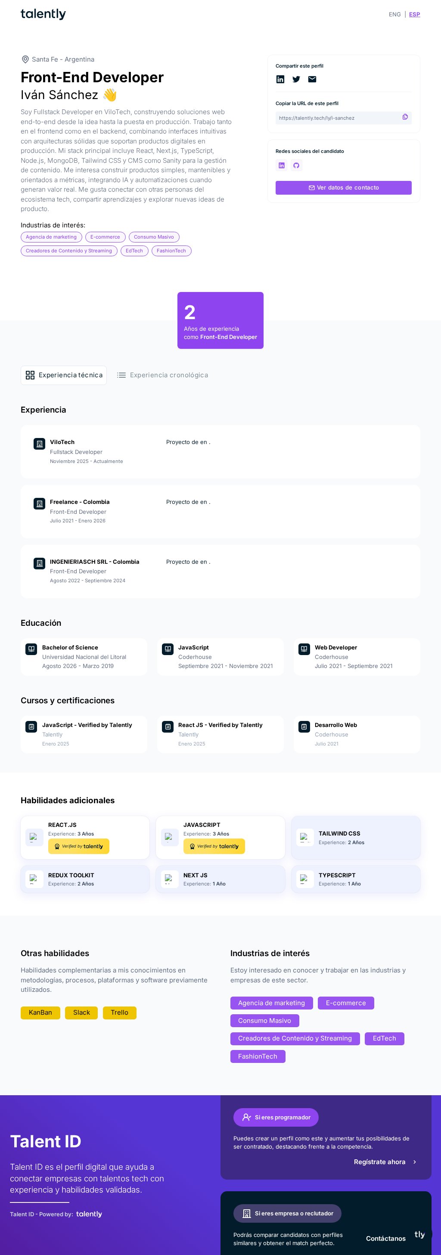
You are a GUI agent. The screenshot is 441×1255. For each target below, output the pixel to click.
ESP (414, 14)
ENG (395, 14)
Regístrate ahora (380, 1162)
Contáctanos (386, 1238)
